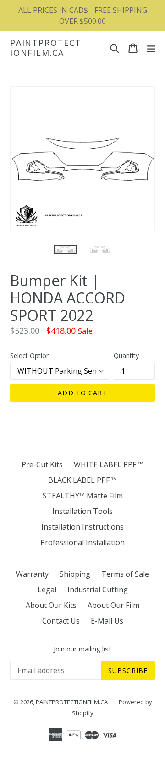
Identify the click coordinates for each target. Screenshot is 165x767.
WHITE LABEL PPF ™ (108, 464)
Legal (47, 590)
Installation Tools (82, 511)
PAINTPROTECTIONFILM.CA (46, 48)
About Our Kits (51, 605)
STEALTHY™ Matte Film (83, 496)
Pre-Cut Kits (42, 464)
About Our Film (113, 605)
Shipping (75, 574)
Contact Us (61, 621)
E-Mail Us (107, 621)
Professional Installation (82, 542)
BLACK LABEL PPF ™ (82, 480)
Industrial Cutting (97, 590)
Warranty (32, 574)
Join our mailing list (82, 649)
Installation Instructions (82, 527)
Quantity (126, 355)
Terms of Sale (125, 574)
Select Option (30, 355)
